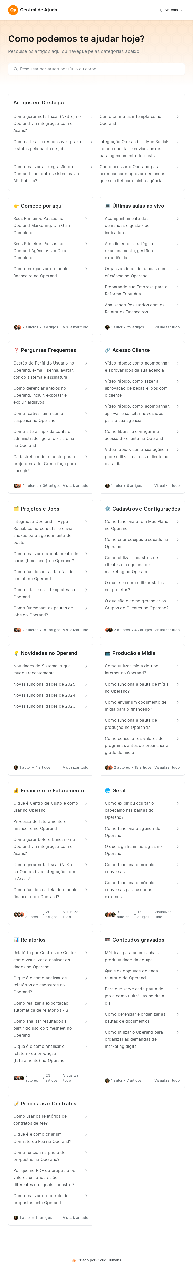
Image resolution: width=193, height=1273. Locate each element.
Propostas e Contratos (48, 1103)
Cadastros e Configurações (146, 509)
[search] (99, 69)
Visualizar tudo (75, 327)
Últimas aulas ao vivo (138, 206)
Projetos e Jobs (40, 509)
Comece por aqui (42, 206)
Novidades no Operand (49, 653)
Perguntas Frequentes (48, 350)
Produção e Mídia (133, 653)
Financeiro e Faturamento (52, 790)
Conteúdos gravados (138, 940)
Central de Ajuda (38, 10)
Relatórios (33, 940)
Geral (118, 790)
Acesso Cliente (131, 350)
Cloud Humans (108, 1260)
